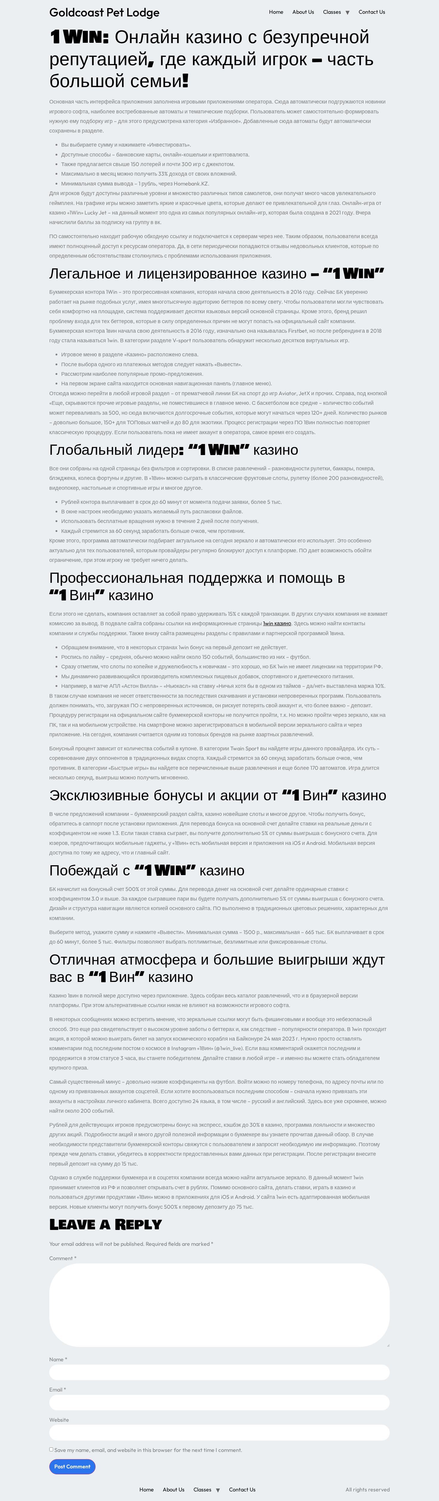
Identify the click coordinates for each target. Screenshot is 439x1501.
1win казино (277, 623)
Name (58, 1359)
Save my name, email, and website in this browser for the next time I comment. (148, 1450)
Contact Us (372, 11)
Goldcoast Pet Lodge (104, 11)
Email (57, 1389)
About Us (303, 11)
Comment (63, 1258)
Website (59, 1419)
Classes (332, 11)
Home (276, 11)
